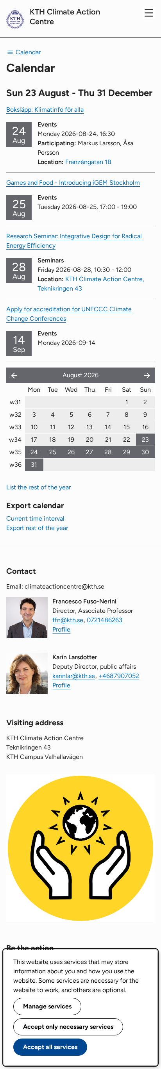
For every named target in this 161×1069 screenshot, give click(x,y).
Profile (61, 629)
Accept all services (50, 1047)
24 (34, 452)
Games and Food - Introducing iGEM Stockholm (73, 182)
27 (89, 452)
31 (34, 464)
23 (145, 439)
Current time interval (35, 518)
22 (126, 439)
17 (34, 439)
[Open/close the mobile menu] (149, 13)
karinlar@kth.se (73, 676)
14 (108, 427)
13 (89, 427)
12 (71, 427)
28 (108, 452)
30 (145, 452)
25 (52, 452)
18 (52, 439)
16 (145, 427)
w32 (15, 414)
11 (52, 427)
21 (108, 439)
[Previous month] (12, 375)
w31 (15, 402)
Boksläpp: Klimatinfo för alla (45, 109)
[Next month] (148, 375)
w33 (15, 427)
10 (34, 427)
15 (126, 427)
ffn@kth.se (67, 620)
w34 (15, 439)
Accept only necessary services (68, 1026)
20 (89, 439)
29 (126, 452)
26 (71, 452)
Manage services (47, 1006)
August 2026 (80, 375)
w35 (15, 452)
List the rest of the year (38, 487)
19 (71, 439)
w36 (15, 464)
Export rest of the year (37, 528)
